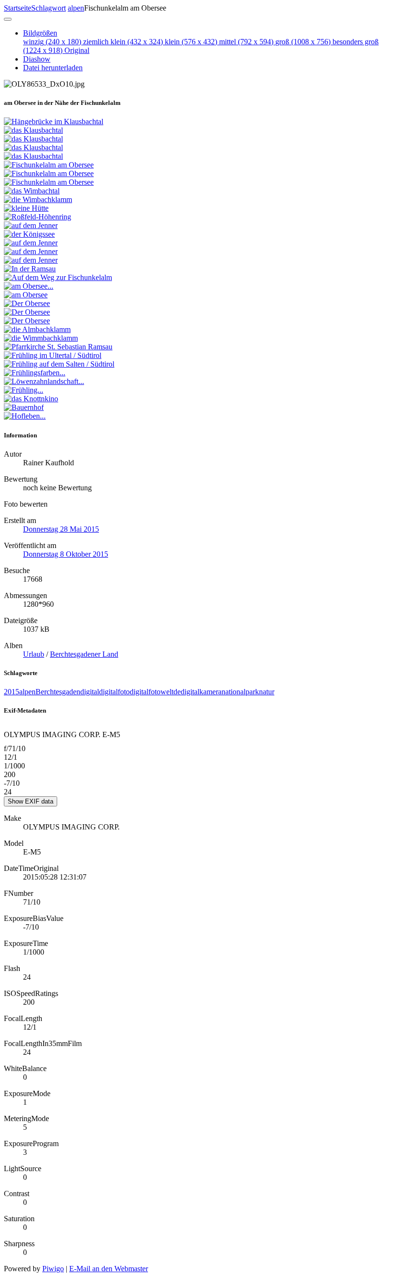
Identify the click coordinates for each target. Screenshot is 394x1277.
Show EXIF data (30, 801)
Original (76, 50)
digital (89, 692)
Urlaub (33, 654)
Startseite (17, 8)
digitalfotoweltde (155, 692)
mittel (246, 42)
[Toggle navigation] (8, 19)
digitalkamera (201, 692)
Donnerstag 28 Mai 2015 (61, 529)
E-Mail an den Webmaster (108, 1268)
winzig (52, 42)
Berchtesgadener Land (84, 654)
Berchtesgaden (58, 692)
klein (191, 42)
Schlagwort (48, 8)
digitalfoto (114, 692)
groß (303, 42)
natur (266, 692)
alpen (76, 8)
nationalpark (240, 692)
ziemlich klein (123, 42)
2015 (11, 692)
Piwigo (53, 1268)
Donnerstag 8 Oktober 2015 (65, 554)
